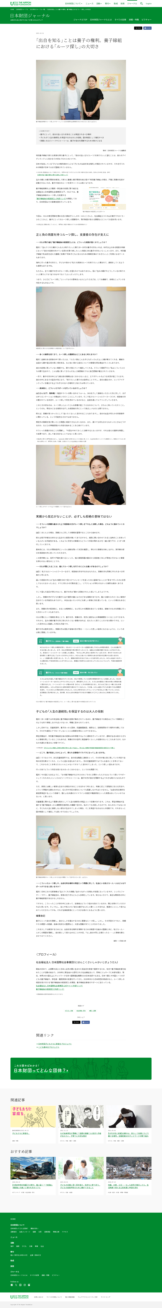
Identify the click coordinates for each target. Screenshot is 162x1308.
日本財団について (73, 3)
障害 (36, 1246)
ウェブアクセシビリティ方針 (88, 1297)
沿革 (40, 1232)
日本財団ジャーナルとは (101, 19)
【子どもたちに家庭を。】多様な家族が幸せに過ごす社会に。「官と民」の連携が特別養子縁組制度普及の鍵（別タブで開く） (79, 748)
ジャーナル (132, 3)
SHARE (148, 28)
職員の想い (34, 1228)
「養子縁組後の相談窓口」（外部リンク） (51, 198)
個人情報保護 (69, 1297)
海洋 (12, 1246)
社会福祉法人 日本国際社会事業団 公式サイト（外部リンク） (59, 985)
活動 (98, 3)
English (149, 3)
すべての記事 (120, 19)
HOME (12, 9)
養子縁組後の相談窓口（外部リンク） (50, 989)
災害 (30, 1246)
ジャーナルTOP (80, 19)
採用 (123, 3)
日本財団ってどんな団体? (19, 1228)
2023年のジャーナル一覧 (37, 9)
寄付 (107, 3)
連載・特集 (134, 19)
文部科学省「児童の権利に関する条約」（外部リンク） (52, 175)
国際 (17, 1246)
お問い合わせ (38, 1297)
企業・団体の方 (35, 1255)
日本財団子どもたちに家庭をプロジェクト (55, 1043)
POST (139, 28)
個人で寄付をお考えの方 (18, 1255)
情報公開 (56, 1232)
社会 (42, 1246)
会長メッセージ (24, 1232)
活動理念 (13, 1232)
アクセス (65, 1232)
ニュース (89, 3)
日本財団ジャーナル (22, 9)
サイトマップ (105, 1297)
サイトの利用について (54, 1297)
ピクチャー (147, 19)
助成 (116, 3)
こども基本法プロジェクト (48, 1047)
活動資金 (47, 1232)
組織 (34, 1232)
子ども (24, 1246)
